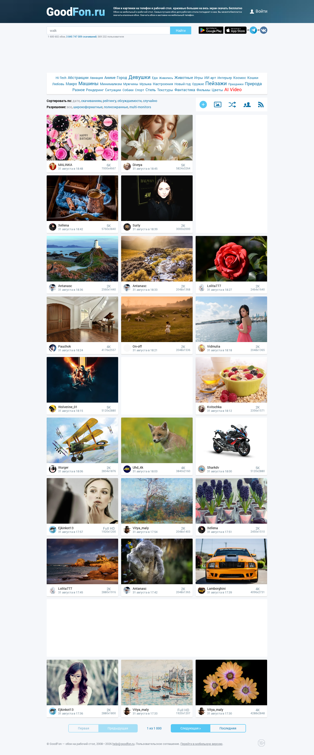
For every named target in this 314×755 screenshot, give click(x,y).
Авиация (96, 78)
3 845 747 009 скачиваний (81, 36)
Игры (198, 77)
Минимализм (111, 83)
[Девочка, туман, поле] (157, 341)
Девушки (139, 77)
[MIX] (232, 105)
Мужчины (130, 84)
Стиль (151, 89)
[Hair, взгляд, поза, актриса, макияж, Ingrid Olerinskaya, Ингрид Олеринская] (157, 220)
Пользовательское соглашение (157, 744)
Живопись (166, 78)
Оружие (198, 84)
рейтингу (109, 101)
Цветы (217, 89)
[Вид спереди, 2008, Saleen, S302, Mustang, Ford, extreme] (231, 583)
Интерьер (224, 78)
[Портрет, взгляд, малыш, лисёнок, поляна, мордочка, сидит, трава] (157, 462)
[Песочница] (217, 104)
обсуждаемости (129, 101)
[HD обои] (211, 30)
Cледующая (189, 728)
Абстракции (78, 77)
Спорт (139, 90)
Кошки (252, 77)
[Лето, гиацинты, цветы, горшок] (231, 522)
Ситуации (113, 89)
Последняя (228, 728)
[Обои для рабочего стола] (76, 11)
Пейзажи (216, 83)
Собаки (128, 90)
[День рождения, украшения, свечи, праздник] (82, 159)
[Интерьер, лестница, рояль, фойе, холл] (82, 341)
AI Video (233, 89)
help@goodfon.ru (123, 744)
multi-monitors (140, 107)
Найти (181, 30)
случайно (150, 101)
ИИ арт (210, 77)
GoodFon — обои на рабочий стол (72, 744)
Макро (71, 83)
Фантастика (184, 89)
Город (122, 77)
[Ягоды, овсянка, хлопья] (231, 401)
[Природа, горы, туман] (157, 280)
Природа (253, 83)
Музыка (145, 84)
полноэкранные (116, 107)
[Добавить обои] (203, 104)
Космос (239, 77)
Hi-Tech (61, 78)
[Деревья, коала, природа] (157, 583)
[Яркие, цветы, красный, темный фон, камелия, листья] (231, 280)
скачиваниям (91, 101)
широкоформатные (88, 107)
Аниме (109, 77)
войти (261, 11)
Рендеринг (95, 89)
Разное (78, 89)
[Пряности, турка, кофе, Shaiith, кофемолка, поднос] (82, 220)
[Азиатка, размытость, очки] (82, 704)
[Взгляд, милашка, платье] (231, 341)
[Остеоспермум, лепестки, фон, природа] (231, 704)
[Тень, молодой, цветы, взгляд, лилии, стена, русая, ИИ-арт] (157, 159)
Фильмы (203, 89)
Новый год (182, 84)
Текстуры (165, 89)
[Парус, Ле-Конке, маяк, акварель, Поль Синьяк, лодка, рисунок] (157, 704)
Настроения (163, 83)
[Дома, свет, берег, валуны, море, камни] (82, 583)
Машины (88, 83)
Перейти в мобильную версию (201, 744)
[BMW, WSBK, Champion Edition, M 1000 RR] (231, 462)
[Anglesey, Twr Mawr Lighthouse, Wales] (82, 280)
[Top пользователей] (247, 104)
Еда (155, 78)
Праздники (235, 84)
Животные (183, 77)
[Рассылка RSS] (261, 104)
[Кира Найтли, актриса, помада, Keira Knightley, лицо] (82, 522)
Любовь (58, 84)
